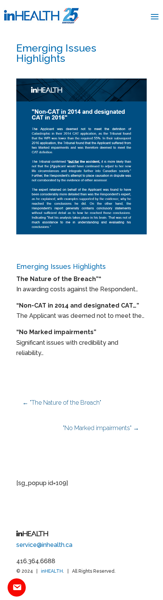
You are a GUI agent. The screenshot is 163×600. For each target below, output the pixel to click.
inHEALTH (52, 571)
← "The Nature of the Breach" (61, 402)
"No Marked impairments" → (101, 428)
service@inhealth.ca (44, 544)
